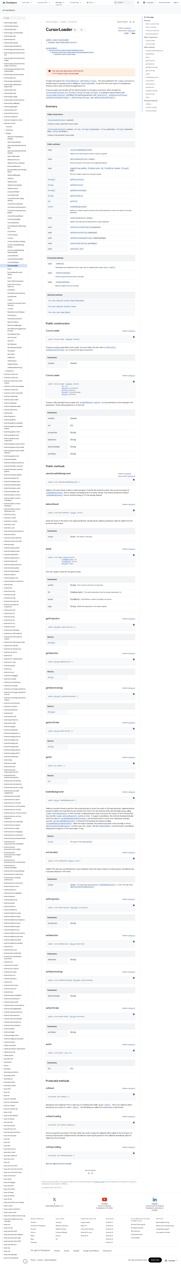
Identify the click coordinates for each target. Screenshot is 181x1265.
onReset (59, 264)
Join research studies (163, 1232)
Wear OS (84, 1226)
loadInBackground (77, 207)
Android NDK (135, 1238)
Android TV (84, 1236)
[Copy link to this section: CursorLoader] (62, 331)
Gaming (58, 1222)
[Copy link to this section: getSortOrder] (61, 722)
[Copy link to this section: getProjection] (61, 618)
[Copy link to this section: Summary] (59, 106)
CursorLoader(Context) (55, 95)
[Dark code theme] (134, 337)
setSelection (75, 233)
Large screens (85, 1222)
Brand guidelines (50, 1260)
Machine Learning (62, 1226)
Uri (75, 129)
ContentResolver (72, 81)
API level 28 (131, 31)
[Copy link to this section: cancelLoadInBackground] (72, 473)
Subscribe (155, 1260)
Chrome (66, 1251)
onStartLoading (62, 273)
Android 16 (109, 1226)
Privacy (58, 1236)
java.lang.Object (51, 48)
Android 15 (109, 1229)
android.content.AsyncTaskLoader (63, 52)
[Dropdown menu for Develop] (64, 2)
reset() (112, 267)
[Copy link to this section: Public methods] (67, 466)
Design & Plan (42, 2)
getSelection (75, 185)
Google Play (74, 2)
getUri (73, 201)
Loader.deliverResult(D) (56, 813)
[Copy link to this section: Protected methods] (71, 1081)
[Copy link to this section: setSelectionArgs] (65, 972)
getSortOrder (75, 196)
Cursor (73, 42)
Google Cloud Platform (91, 1251)
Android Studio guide (138, 1224)
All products (107, 1251)
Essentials (26, 2)
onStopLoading (62, 282)
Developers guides (137, 1228)
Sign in (175, 2)
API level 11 (127, 28)
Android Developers (52, 22)
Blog (90, 2)
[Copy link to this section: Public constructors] (72, 323)
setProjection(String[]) (104, 98)
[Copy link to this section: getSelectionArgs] (65, 688)
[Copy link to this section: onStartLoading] (63, 1116)
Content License (99, 1182)
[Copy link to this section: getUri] (54, 757)
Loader (121, 81)
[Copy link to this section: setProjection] (61, 899)
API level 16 (127, 474)
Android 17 (109, 1222)
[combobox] (124, 2)
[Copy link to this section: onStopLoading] (63, 1147)
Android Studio (164, 2)
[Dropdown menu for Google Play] (81, 2)
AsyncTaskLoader (63, 42)
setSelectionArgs (77, 238)
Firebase (76, 1251)
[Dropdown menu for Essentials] (32, 2)
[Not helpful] (133, 21)
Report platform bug (162, 1222)
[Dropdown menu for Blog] (95, 2)
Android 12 (109, 1239)
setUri (73, 249)
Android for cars (86, 1232)
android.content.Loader (57, 50)
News (32, 1236)
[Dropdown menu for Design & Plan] (50, 2)
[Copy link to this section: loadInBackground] (65, 792)
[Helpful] (130, 21)
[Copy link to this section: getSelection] (60, 653)
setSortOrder (75, 243)
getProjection (76, 180)
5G (57, 1239)
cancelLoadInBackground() (64, 821)
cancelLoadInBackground (80, 150)
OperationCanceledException (58, 826)
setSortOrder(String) (80, 98)
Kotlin (126, 33)
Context (62, 120)
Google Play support (162, 1229)
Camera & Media (61, 1232)
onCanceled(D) (105, 826)
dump (72, 168)
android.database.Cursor (74, 50)
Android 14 (109, 1232)
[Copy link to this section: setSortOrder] (61, 1008)
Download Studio (136, 1234)
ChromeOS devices (87, 1229)
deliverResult (76, 159)
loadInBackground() (54, 493)
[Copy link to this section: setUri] (54, 1044)
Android (33, 1222)
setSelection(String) (118, 95)
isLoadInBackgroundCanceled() (73, 819)
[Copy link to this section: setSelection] (60, 935)
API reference (9, 10)
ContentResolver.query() (90, 403)
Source (33, 1232)
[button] (13, 22)
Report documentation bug (165, 1226)
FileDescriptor (94, 168)
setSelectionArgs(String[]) (58, 98)
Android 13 (109, 1236)
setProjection (76, 227)
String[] (85, 129)
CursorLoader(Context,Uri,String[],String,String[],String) (72, 93)
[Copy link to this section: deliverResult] (61, 504)
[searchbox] (14, 18)
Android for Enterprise (38, 1226)
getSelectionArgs (77, 190)
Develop (59, 2)
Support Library (63, 73)
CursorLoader (74, 73)
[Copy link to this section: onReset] (56, 1088)
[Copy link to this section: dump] (53, 549)
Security (33, 1229)
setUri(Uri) (102, 95)
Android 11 (109, 1242)
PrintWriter (109, 168)
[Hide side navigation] (25, 1261)
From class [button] (66, 301)
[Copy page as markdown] (81, 30)
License (40, 1260)
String (103, 129)
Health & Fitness (61, 1229)
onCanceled (75, 218)
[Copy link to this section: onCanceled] (60, 852)
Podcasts (34, 1242)
